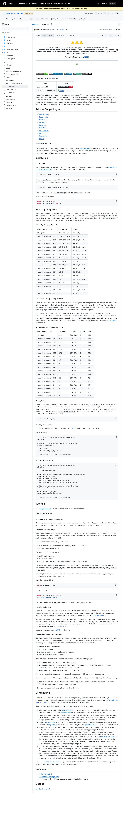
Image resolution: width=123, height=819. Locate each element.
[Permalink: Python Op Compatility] (34, 209)
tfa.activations (44, 114)
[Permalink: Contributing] (34, 692)
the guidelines (66, 712)
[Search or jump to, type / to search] (98, 3)
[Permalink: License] (34, 784)
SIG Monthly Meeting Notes (49, 777)
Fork (103, 13)
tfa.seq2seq (43, 136)
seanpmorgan (41, 29)
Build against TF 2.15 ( (53, 29)
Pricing (67, 3)
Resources (33, 3)
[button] (116, 174)
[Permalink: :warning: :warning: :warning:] (34, 42)
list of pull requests (108, 737)
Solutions (22, 3)
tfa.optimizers (44, 130)
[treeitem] (15, 86)
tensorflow (10, 13)
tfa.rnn (41, 133)
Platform (11, 3)
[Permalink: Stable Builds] (34, 163)
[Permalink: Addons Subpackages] (34, 109)
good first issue (90, 725)
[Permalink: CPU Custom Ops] (34, 432)
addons (20, 13)
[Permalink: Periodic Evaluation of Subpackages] (34, 634)
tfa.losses (42, 125)
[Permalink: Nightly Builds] (34, 401)
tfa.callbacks (43, 117)
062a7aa (102, 29)
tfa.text (41, 139)
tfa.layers (42, 122)
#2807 (86, 57)
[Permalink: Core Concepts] (34, 513)
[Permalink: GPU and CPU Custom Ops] (34, 460)
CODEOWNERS (84, 148)
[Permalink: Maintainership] (34, 143)
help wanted (52, 725)
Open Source (45, 3)
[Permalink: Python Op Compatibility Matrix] (34, 224)
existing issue (50, 722)
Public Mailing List (45, 774)
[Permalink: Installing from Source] (34, 424)
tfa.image (42, 120)
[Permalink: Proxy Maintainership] (34, 607)
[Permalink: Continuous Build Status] (34, 78)
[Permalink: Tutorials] (34, 503)
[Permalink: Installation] (34, 158)
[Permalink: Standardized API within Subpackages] (34, 519)
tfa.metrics (42, 128)
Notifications (91, 13)
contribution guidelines (52, 762)
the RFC (57, 630)
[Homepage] (4, 3)
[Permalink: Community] (34, 769)
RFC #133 (112, 320)
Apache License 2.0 (43, 789)
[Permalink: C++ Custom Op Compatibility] (34, 298)
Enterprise (58, 3)
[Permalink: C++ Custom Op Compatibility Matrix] (34, 327)
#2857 (62, 29)
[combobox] (16, 32)
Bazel (74, 428)
